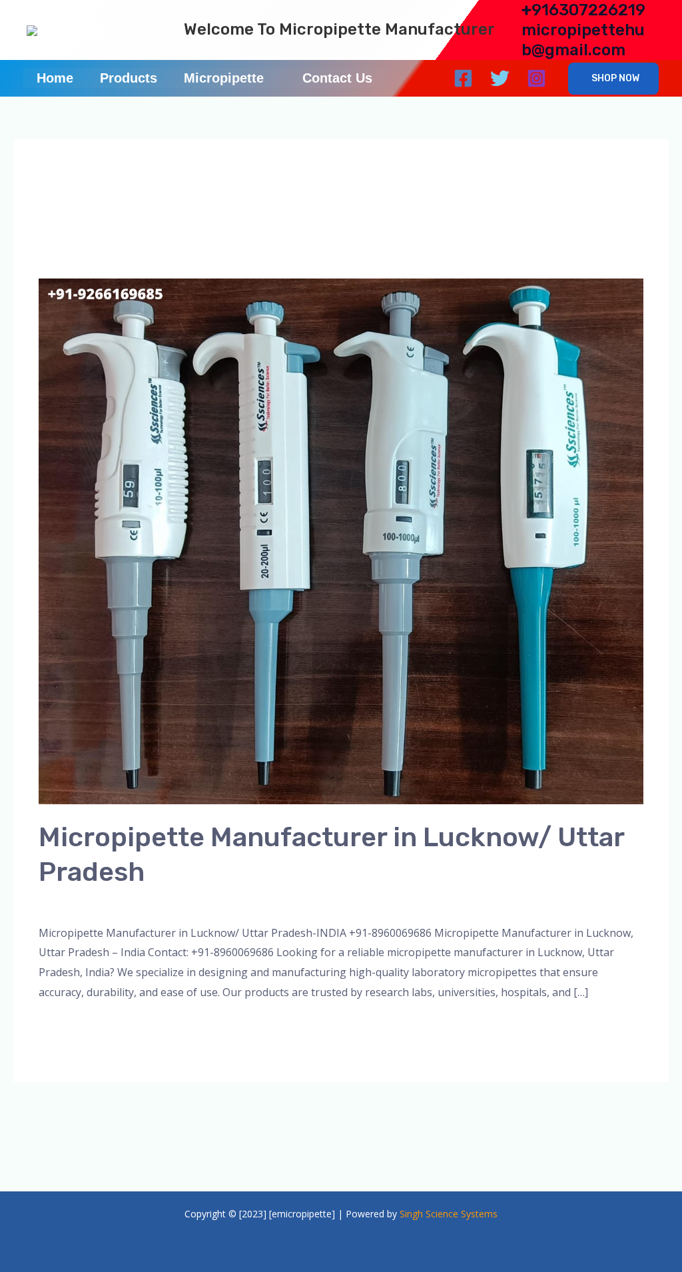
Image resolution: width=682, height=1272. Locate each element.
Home (55, 78)
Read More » (70, 1026)
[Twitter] (500, 78)
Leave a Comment (83, 902)
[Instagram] (536, 78)
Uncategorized (479, 902)
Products (128, 78)
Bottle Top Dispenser (220, 902)
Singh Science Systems (449, 1213)
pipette (420, 902)
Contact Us (337, 78)
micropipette (311, 902)
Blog (149, 902)
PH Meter (372, 902)
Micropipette (224, 78)
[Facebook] (463, 78)
